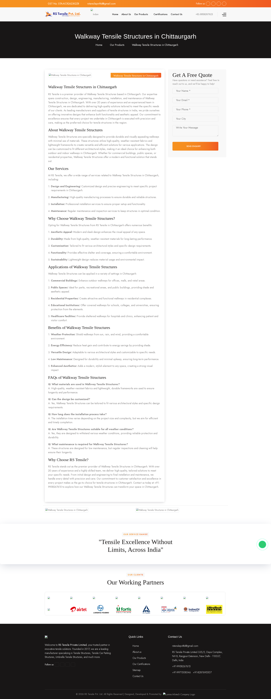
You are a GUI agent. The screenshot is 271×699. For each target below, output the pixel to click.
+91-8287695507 (202, 672)
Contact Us (176, 14)
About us (137, 652)
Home (115, 14)
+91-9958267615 (181, 666)
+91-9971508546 (181, 672)
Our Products (141, 14)
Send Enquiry (193, 146)
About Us (126, 14)
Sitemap (137, 670)
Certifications (160, 14)
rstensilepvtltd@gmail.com (101, 3)
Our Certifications (141, 664)
